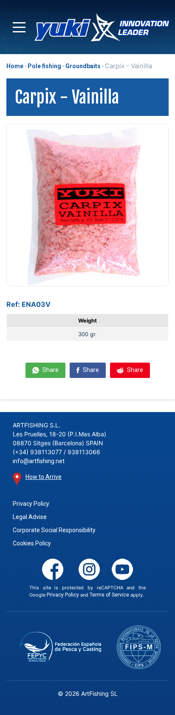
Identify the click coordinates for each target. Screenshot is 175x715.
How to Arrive (43, 476)
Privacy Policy (31, 503)
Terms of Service (109, 595)
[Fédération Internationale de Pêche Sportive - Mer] (139, 647)
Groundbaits (83, 66)
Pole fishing (44, 66)
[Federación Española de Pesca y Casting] (60, 647)
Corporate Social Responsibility (54, 530)
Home (14, 66)
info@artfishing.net (39, 461)
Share (50, 369)
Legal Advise (30, 516)
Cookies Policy (32, 543)
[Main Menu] (19, 27)
